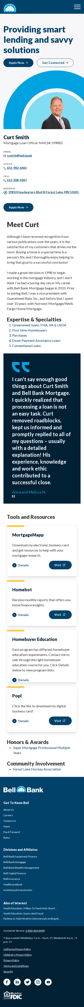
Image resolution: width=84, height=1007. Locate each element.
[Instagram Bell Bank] (37, 982)
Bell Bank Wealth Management (21, 867)
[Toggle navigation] (77, 7)
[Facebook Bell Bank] (6, 982)
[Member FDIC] (16, 995)
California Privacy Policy (17, 949)
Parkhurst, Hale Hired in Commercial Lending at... (32, 918)
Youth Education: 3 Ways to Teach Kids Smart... (30, 908)
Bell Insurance (11, 878)
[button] (20, 565)
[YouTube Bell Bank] (48, 982)
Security (8, 971)
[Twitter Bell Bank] (27, 982)
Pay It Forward (11, 832)
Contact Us (9, 820)
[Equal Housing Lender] (7, 995)
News (6, 826)
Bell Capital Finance (14, 873)
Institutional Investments (17, 890)
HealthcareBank (12, 884)
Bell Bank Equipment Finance (20, 856)
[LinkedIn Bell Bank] (17, 982)
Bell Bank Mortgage (14, 862)
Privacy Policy (11, 960)
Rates (6, 837)
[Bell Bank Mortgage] (9, 7)
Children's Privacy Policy (17, 954)
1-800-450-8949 (35, 930)
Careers (8, 815)
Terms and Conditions (16, 965)
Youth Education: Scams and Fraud (23, 913)
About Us (8, 809)
